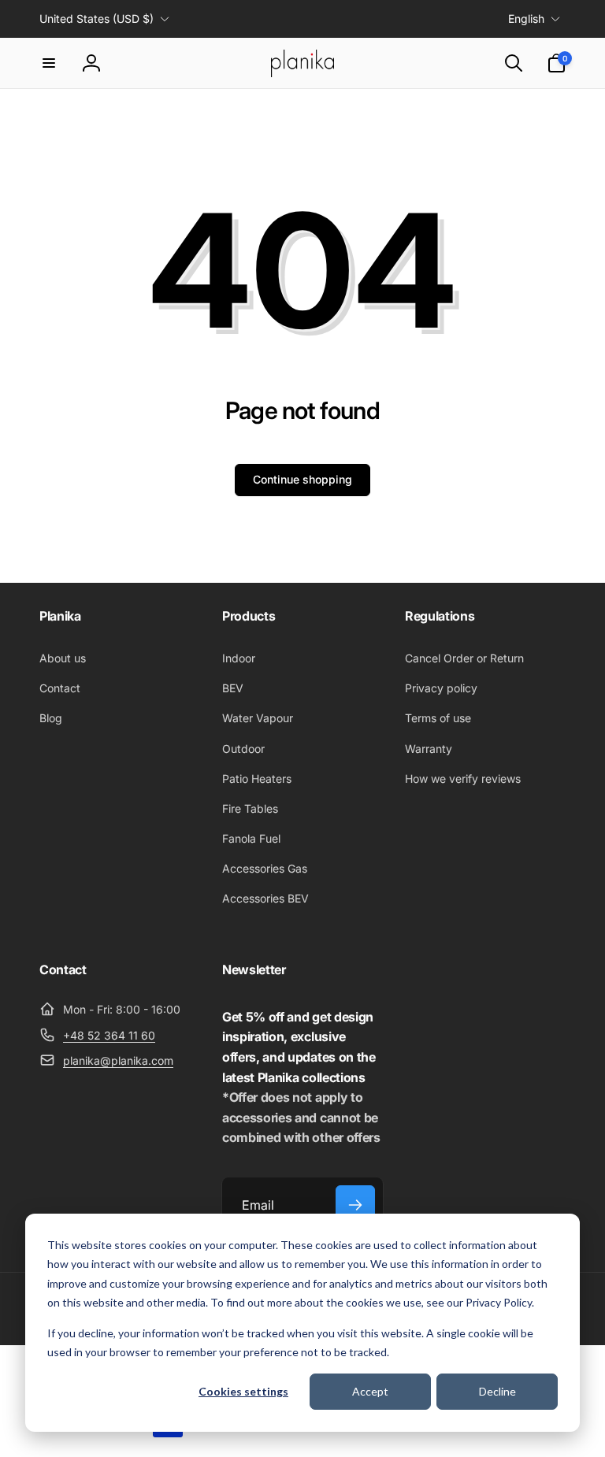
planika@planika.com (118, 1060)
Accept (370, 1391)
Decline (497, 1391)
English (526, 18)
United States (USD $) (96, 18)
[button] (49, 63)
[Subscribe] (355, 1205)
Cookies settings (243, 1391)
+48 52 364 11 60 (109, 1035)
